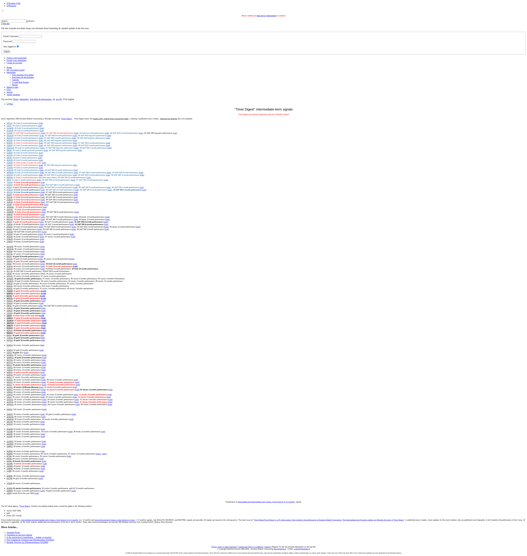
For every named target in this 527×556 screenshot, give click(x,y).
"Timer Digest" (66, 119)
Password (7, 41)
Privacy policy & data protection (224, 547)
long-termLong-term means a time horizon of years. (115, 520)
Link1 (98, 454)
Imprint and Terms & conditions (250, 547)
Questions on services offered (19, 535)
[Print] (10, 104)
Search (9, 92)
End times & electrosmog (23, 77)
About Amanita (13, 94)
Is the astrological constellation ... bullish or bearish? (29, 537)
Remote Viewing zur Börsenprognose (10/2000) (27, 542)
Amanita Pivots (13, 532)
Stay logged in (9, 46)
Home (9, 67)
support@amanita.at (302, 549)
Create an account (14, 63)
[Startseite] (5, 23)
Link (41, 165)
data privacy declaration (266, 16)
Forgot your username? (17, 60)
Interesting (11, 72)
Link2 (104, 454)
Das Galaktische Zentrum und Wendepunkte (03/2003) (30, 540)
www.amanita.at (280, 549)
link (43, 318)
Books (15, 85)
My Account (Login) (16, 70)
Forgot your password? (17, 58)
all (54, 99)
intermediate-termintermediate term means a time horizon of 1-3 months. (266, 502)
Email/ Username (10, 36)
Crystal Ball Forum (20, 82)
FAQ (9, 90)
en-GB (59, 99)
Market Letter (12, 87)
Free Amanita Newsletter (23, 75)
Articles (15, 80)
